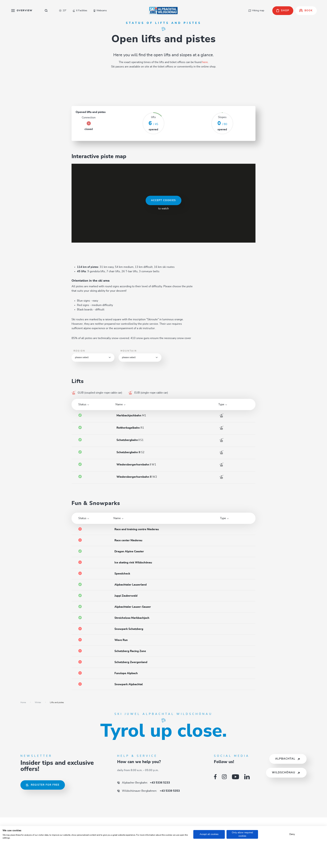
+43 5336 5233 (146, 782)
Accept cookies (163, 200)
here (205, 62)
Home (23, 702)
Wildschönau (283, 772)
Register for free (45, 785)
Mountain (129, 351)
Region (79, 351)
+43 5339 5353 (151, 790)
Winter (38, 702)
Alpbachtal (285, 758)
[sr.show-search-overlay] (46, 11)
